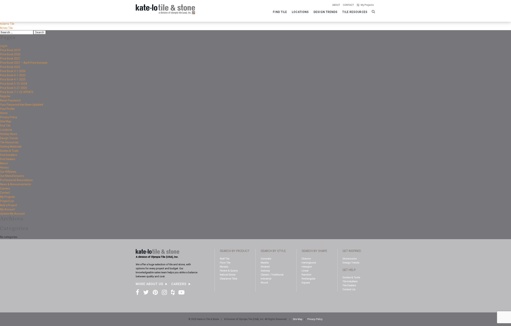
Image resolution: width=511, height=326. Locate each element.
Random (306, 274)
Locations (300, 12)
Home (4, 113)
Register (5, 96)
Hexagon (307, 266)
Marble (265, 262)
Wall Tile (224, 258)
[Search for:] (16, 32)
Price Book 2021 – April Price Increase (24, 62)
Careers (5, 188)
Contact (348, 5)
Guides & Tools (9, 150)
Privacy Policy (8, 117)
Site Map (5, 121)
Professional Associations (16, 180)
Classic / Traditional (272, 274)
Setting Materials (11, 146)
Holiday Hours (8, 134)
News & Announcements (15, 184)
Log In (3, 46)
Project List (7, 201)
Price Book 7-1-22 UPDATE (17, 92)
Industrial (266, 278)
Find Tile (280, 12)
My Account (7, 209)
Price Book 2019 (10, 50)
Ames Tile (6, 28)
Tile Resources (354, 12)
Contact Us (349, 289)
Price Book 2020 (10, 54)
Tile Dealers (349, 285)
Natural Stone (227, 274)
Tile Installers (350, 281)
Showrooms (350, 258)
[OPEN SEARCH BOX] (372, 11)
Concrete (266, 258)
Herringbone (309, 262)
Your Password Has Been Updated (21, 104)
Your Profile (7, 108)
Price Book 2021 (10, 58)
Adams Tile (7, 23)
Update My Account (12, 213)
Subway (265, 270)
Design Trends (326, 12)
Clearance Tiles (228, 278)
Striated (265, 266)
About (336, 5)
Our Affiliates (8, 171)
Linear (305, 270)
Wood (264, 282)
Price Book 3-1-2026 (13, 71)
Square (306, 282)
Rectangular (308, 278)
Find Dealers (7, 159)
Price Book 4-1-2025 (13, 79)
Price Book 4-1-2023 (13, 75)
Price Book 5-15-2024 (13, 83)
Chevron (306, 258)
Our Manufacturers (12, 175)
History (4, 167)
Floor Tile (225, 262)
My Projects (367, 5)
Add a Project (8, 205)
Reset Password (10, 100)
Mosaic (224, 266)
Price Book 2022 (10, 66)
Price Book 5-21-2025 (13, 87)
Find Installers (8, 155)
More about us (149, 284)
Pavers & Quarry (229, 270)
